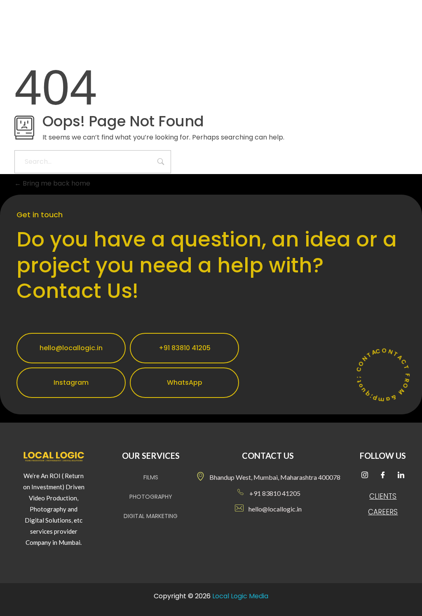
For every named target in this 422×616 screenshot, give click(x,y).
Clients (382, 496)
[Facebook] (383, 476)
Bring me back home (55, 183)
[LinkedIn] (401, 476)
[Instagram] (365, 476)
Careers (383, 512)
